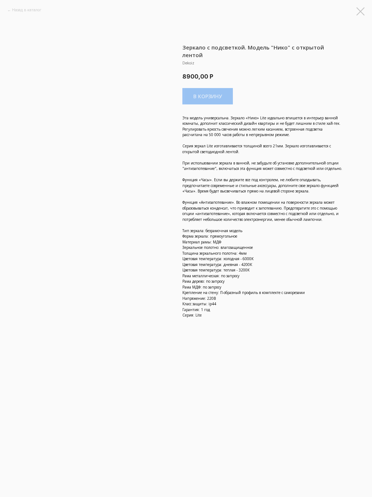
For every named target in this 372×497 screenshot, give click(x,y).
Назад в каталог (26, 10)
